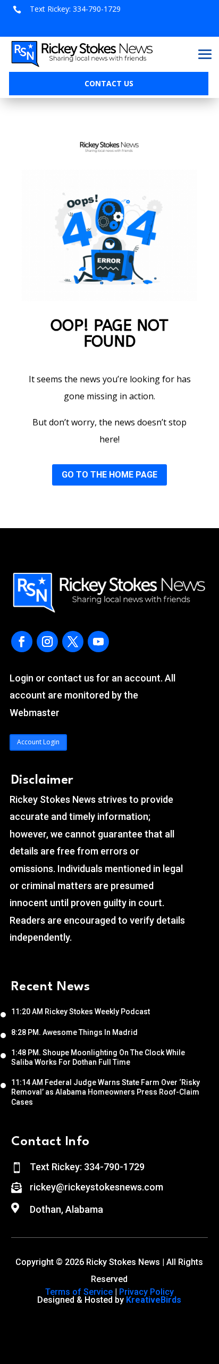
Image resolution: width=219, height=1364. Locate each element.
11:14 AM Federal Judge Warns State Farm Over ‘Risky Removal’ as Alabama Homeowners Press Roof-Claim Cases (105, 1092)
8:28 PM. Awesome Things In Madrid (74, 1032)
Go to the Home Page (109, 475)
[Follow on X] (72, 641)
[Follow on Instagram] (47, 641)
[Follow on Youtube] (98, 641)
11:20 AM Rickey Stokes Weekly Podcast (80, 1011)
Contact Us (109, 83)
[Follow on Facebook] (21, 641)
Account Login (38, 741)
